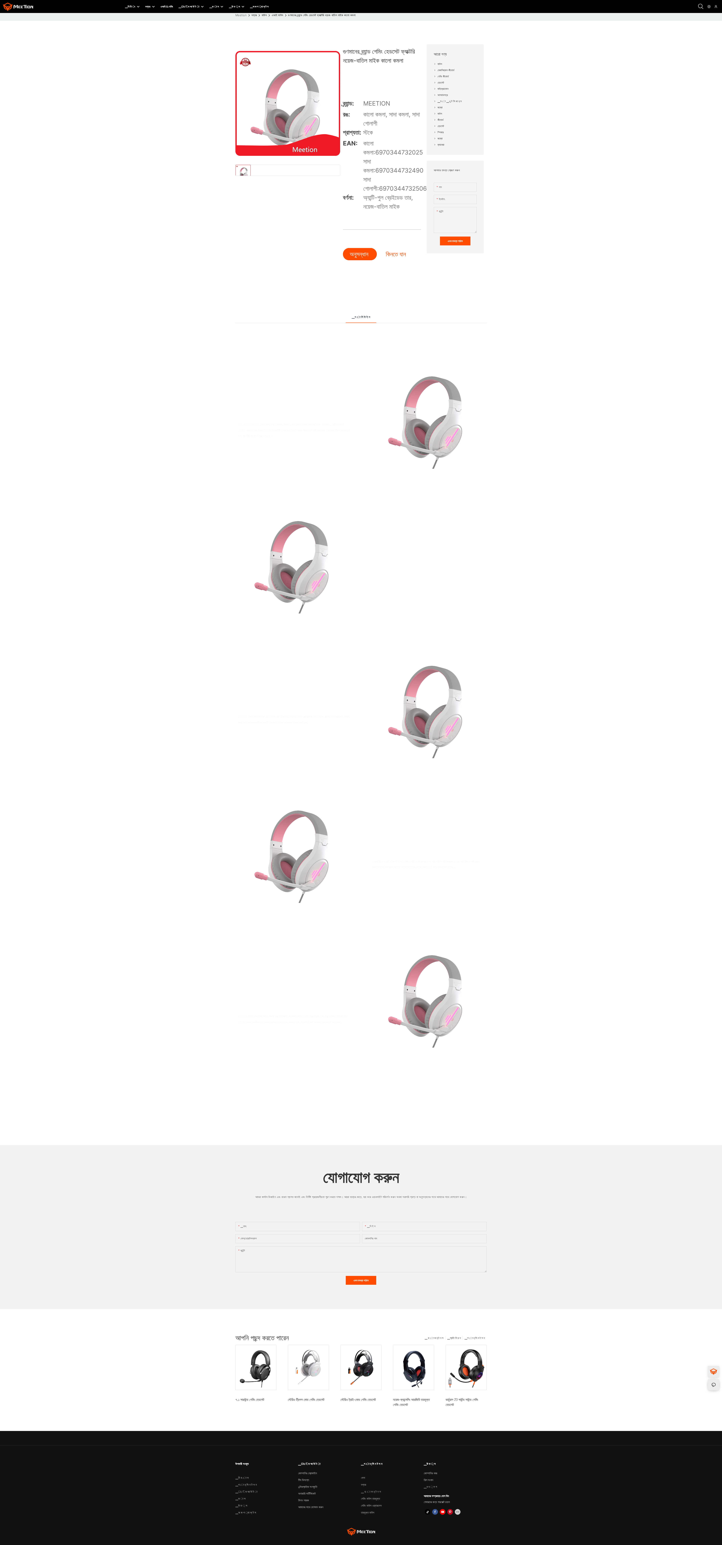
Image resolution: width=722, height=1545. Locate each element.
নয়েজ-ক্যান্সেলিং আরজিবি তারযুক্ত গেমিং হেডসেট (411, 1402)
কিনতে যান (396, 254)
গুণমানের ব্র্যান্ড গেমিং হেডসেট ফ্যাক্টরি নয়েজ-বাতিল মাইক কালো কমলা (322, 15)
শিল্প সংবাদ (428, 1480)
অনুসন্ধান (360, 254)
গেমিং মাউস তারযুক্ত (370, 1498)
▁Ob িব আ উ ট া (246, 1491)
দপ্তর (254, 15)
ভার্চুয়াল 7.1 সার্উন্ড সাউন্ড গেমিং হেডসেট (462, 1402)
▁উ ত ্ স (241, 1505)
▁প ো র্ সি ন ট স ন (475, 1338)
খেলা (363, 1478)
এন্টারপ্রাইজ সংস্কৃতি (307, 1487)
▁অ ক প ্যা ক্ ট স (245, 1512)
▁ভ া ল (240, 1498)
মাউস (264, 15)
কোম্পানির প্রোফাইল (307, 1473)
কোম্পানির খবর (430, 1473)
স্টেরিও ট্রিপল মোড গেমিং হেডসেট (306, 1400)
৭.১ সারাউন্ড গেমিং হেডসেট (249, 1400)
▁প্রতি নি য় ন (454, 1338)
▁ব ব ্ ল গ (430, 1487)
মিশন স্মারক (303, 1500)
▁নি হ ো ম (242, 1478)
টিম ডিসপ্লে (303, 1480)
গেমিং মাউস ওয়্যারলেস (371, 1505)
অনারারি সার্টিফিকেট (307, 1493)
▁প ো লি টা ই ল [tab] (361, 317)
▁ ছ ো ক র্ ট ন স (434, 1338)
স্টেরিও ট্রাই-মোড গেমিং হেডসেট (358, 1400)
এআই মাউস (277, 15)
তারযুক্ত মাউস (367, 1512)
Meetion (241, 15)
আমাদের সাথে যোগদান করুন (310, 1507)
